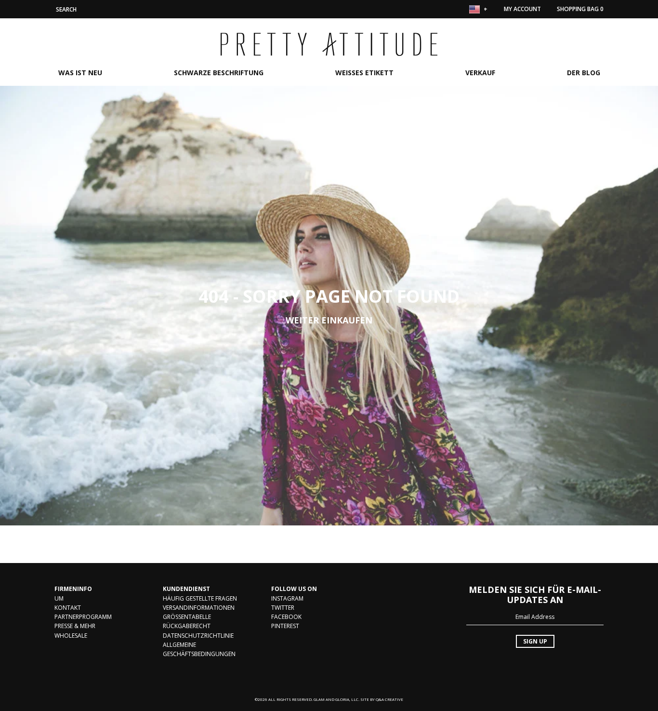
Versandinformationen (199, 608)
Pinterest (285, 626)
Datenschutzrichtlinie (198, 635)
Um (59, 598)
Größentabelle (187, 617)
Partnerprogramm (83, 617)
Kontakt (67, 608)
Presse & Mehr (74, 626)
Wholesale (70, 635)
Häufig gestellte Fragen (200, 598)
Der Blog (583, 72)
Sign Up (535, 641)
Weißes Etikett (364, 72)
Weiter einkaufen (329, 320)
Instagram (287, 598)
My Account (522, 9)
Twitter (282, 608)
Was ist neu (80, 72)
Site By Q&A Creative (381, 699)
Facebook (286, 617)
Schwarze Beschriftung (218, 72)
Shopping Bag (580, 9)
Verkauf (480, 72)
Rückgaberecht (187, 626)
